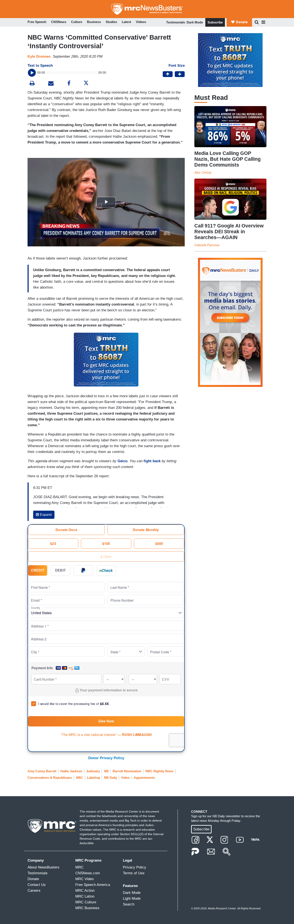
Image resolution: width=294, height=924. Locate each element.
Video (125, 777)
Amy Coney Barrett (42, 771)
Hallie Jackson (71, 771)
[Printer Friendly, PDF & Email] (51, 83)
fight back (152, 461)
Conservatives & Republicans (50, 777)
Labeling (93, 777)
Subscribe (215, 22)
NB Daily (110, 777)
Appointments (144, 777)
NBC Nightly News (159, 771)
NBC (79, 777)
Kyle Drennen (39, 56)
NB (106, 771)
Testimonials (175, 22)
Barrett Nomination (127, 771)
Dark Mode (195, 22)
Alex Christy (203, 172)
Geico (122, 461)
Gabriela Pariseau (207, 245)
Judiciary (93, 771)
